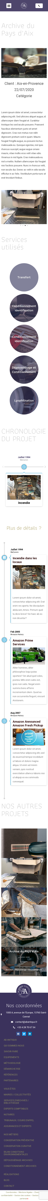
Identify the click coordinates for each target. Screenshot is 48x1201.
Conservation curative (17, 1146)
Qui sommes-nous (14, 1045)
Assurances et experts (17, 1126)
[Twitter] (24, 1034)
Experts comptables (16, 1108)
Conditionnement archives (20, 1166)
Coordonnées (11, 1192)
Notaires (9, 1114)
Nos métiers (11, 1134)
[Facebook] (18, 1034)
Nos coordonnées (24, 1005)
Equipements (11, 1057)
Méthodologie (12, 1063)
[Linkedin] (30, 1034)
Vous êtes (9, 1088)
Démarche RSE (12, 1068)
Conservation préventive (19, 1140)
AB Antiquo (10, 1039)
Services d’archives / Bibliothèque (16, 1101)
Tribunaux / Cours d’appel (19, 1120)
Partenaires (11, 1080)
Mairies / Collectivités (17, 1094)
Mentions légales (25, 1192)
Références (11, 1074)
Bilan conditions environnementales (16, 1153)
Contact (9, 1186)
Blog (6, 1180)
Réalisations (11, 1174)
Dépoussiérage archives (18, 1160)
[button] (8, 5)
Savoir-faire (11, 1051)
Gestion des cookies (22, 1195)
